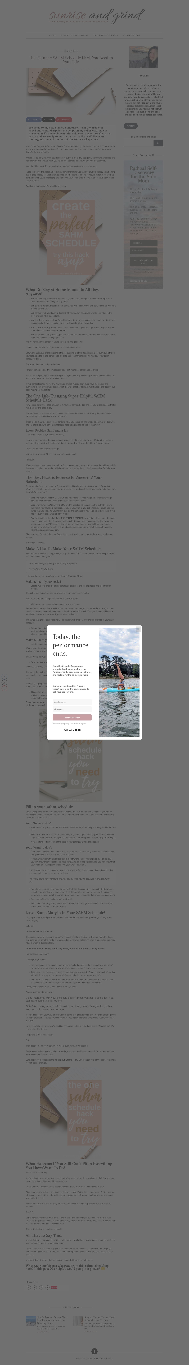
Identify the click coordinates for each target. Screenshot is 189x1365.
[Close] (138, 629)
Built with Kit (72, 730)
